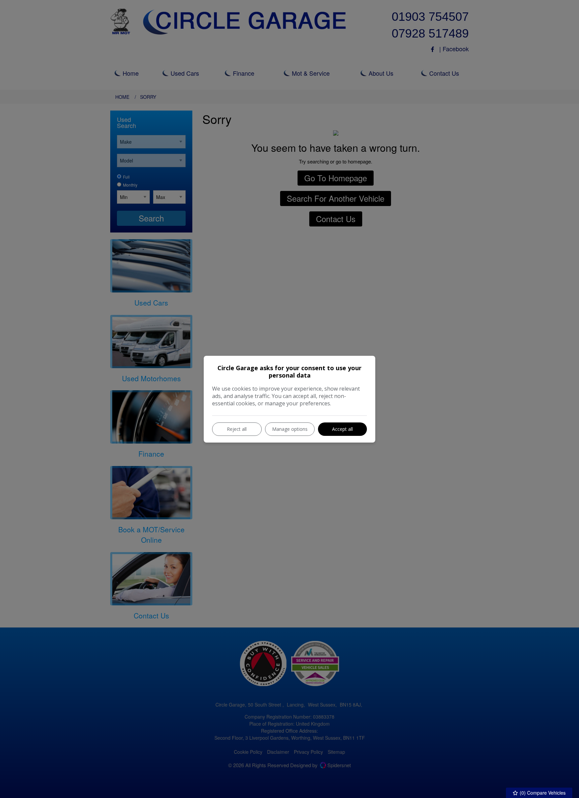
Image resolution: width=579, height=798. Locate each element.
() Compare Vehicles (542, 792)
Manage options (290, 429)
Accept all (342, 429)
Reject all (237, 429)
